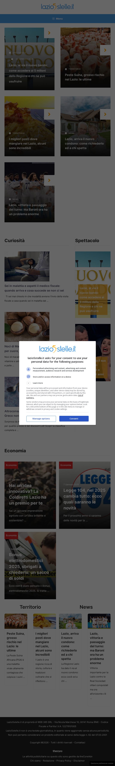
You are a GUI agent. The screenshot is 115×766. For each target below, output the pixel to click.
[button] (57, 383)
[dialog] (57, 383)
